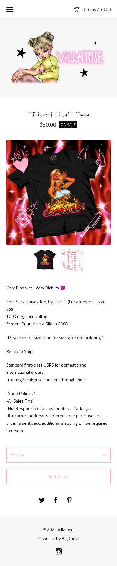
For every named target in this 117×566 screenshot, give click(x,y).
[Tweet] (42, 500)
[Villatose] (58, 58)
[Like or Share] (55, 500)
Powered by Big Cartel (58, 538)
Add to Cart (58, 476)
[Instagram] (59, 551)
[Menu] (9, 9)
